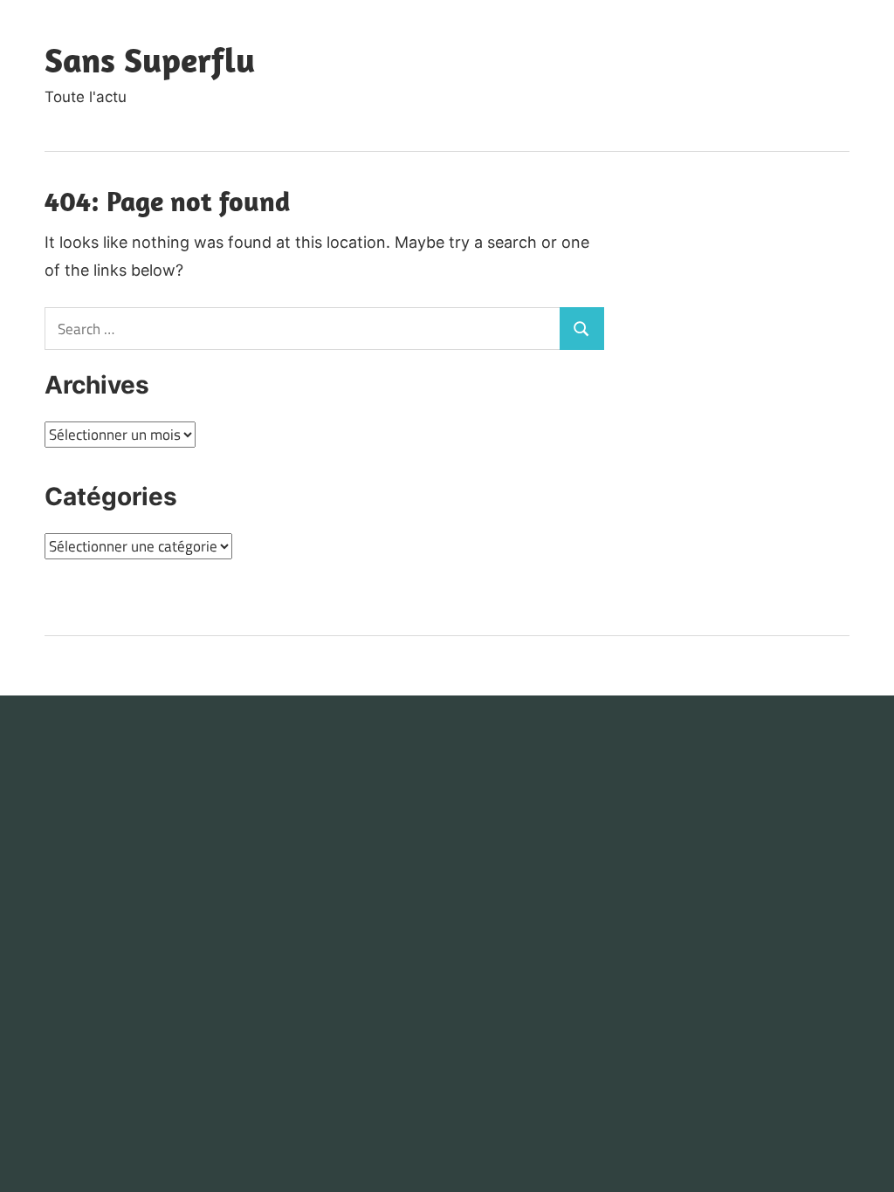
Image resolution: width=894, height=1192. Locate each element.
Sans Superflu (150, 59)
